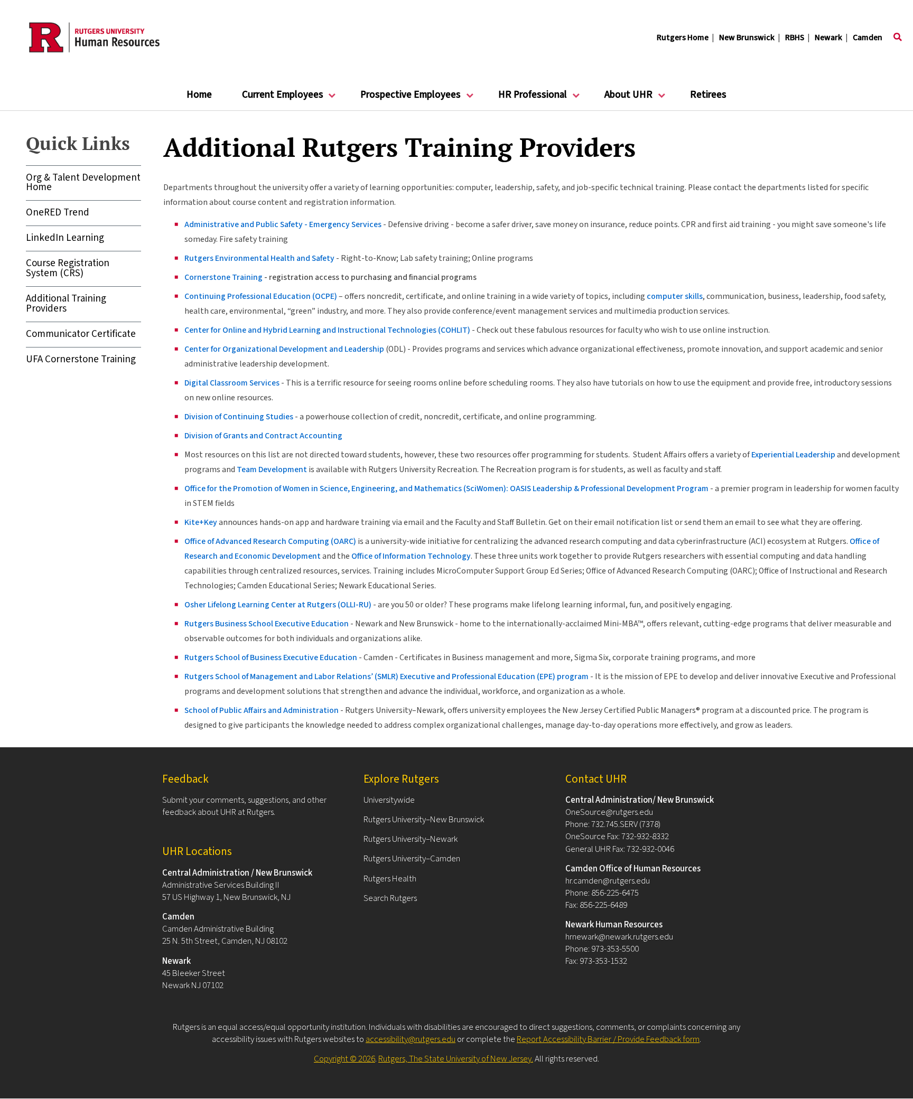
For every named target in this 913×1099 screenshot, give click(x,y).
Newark (828, 37)
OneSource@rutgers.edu (609, 812)
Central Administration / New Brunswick (237, 873)
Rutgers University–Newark (411, 839)
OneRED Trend (57, 212)
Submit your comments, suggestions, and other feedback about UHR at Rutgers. (244, 806)
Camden (867, 37)
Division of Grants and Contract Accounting (263, 436)
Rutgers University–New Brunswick (424, 819)
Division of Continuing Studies (238, 416)
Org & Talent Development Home (83, 183)
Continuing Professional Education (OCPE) (260, 296)
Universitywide (389, 800)
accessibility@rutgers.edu (410, 1039)
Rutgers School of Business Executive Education (270, 657)
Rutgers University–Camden (412, 858)
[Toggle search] (897, 37)
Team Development (272, 469)
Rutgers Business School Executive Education (266, 624)
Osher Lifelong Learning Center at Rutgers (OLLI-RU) (277, 604)
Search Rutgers (390, 898)
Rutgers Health (390, 878)
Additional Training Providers (66, 304)
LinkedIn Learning (65, 238)
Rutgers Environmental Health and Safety (259, 258)
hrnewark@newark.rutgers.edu (619, 937)
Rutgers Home (683, 37)
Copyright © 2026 (344, 1059)
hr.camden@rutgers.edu (607, 881)
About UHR (621, 99)
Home (199, 95)
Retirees (708, 95)
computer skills (675, 296)
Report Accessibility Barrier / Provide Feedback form (608, 1039)
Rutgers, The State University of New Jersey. (455, 1059)
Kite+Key (200, 522)
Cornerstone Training (223, 277)
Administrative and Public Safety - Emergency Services (282, 224)
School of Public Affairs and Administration (261, 710)
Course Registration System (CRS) (67, 268)
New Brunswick (747, 37)
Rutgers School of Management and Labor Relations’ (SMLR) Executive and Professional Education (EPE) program (386, 676)
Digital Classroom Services (232, 383)
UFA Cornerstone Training (81, 359)
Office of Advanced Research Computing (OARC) (270, 541)
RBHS (794, 37)
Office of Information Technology (411, 556)
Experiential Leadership (793, 455)
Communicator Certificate (81, 334)
